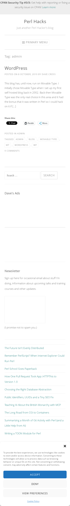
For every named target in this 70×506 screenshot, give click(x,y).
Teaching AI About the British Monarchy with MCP (33, 405)
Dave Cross (49, 74)
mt (7, 145)
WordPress (16, 68)
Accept (35, 474)
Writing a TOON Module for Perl (23, 433)
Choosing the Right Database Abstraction (28, 389)
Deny (35, 484)
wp (35, 145)
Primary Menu (37, 42)
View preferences (35, 493)
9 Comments (12, 150)
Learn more (49, 7)
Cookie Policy (33, 501)
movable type (48, 139)
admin (19, 139)
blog (32, 139)
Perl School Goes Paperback (21, 368)
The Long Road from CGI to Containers (27, 412)
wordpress (21, 145)
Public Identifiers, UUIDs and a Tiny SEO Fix (29, 397)
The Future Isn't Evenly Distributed (24, 348)
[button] (65, 446)
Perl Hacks (35, 21)
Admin (21, 133)
